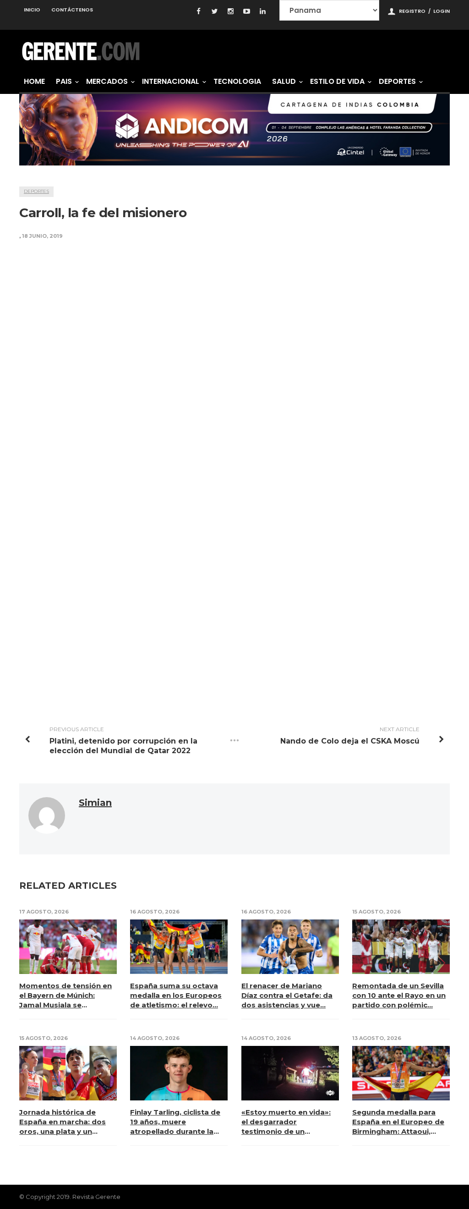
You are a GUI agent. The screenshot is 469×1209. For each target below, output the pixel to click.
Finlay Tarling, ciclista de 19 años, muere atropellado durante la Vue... (175, 1122)
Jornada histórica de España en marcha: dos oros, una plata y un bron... (62, 1122)
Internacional (170, 81)
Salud (284, 81)
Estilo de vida (337, 81)
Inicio (32, 9)
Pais (64, 81)
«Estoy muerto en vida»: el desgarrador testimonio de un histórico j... (286, 1122)
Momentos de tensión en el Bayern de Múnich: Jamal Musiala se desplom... (65, 995)
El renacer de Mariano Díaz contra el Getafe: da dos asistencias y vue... (287, 995)
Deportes (397, 81)
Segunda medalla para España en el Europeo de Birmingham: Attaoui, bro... (398, 1122)
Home (34, 81)
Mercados (107, 81)
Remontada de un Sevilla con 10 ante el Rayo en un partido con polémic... (399, 995)
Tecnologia (237, 81)
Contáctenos (72, 9)
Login (441, 11)
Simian (95, 802)
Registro (412, 11)
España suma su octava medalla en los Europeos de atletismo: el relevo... (176, 995)
